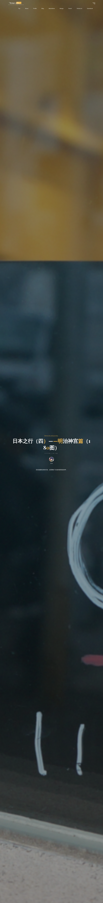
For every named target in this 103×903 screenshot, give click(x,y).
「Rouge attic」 (14, 3)
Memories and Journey (51, 435)
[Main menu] (94, 3)
